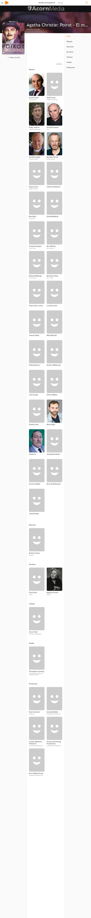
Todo (68, 36)
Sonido (69, 62)
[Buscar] (86, 2)
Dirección (70, 47)
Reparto (69, 41)
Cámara (69, 57)
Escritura (70, 52)
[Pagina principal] (7, 4)
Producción (71, 67)
